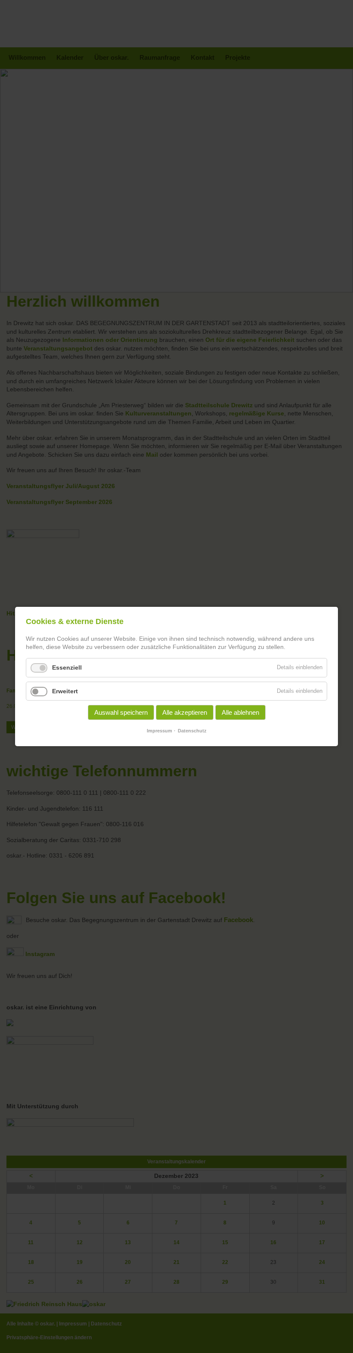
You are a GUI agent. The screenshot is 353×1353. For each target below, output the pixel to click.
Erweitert (65, 691)
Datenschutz (192, 730)
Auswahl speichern (121, 712)
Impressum (159, 730)
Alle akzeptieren (184, 712)
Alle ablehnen (240, 712)
